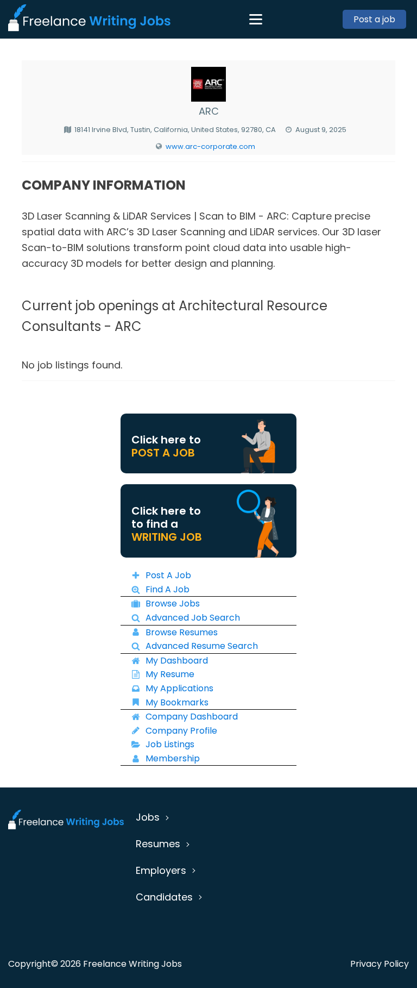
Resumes (158, 844)
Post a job (374, 19)
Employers (161, 870)
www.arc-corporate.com (210, 146)
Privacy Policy (379, 964)
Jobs (148, 817)
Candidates (164, 897)
